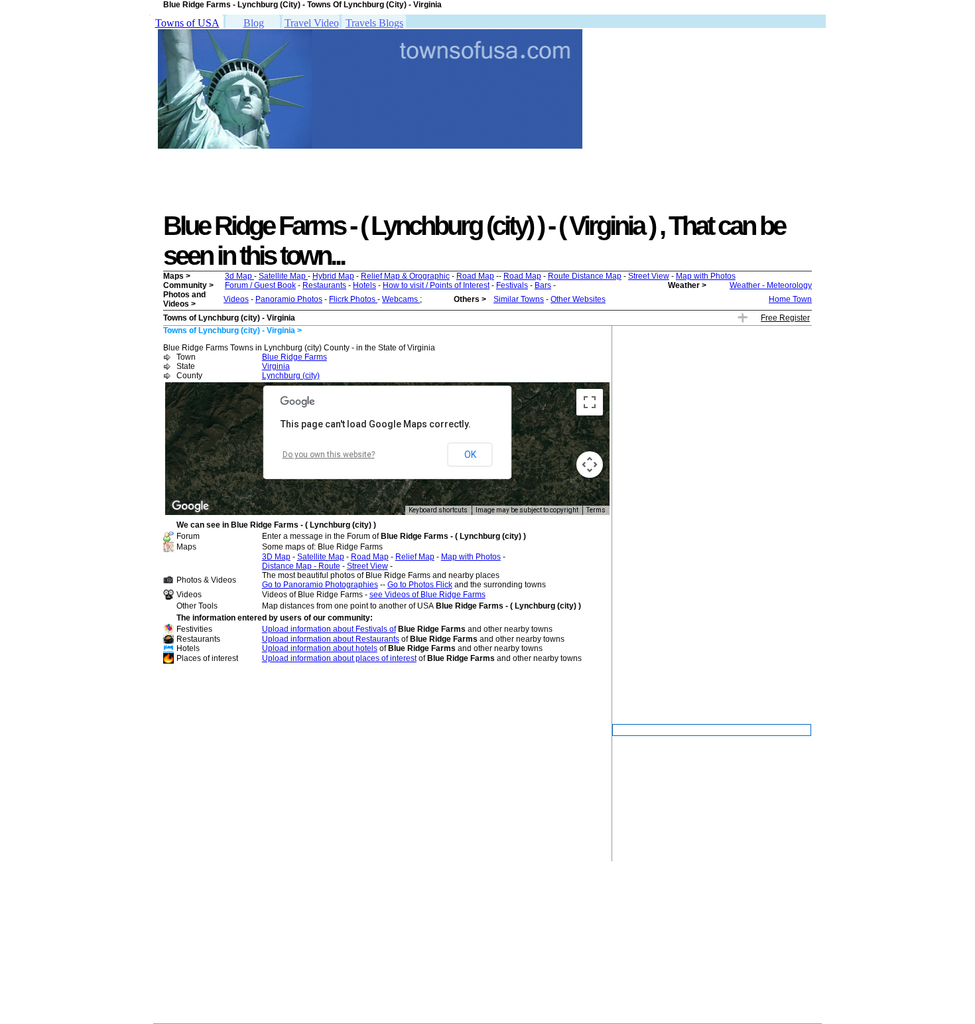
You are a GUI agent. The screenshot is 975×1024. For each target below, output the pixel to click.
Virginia (276, 366)
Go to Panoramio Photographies (320, 584)
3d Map (239, 276)
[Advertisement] (243, 181)
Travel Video (312, 23)
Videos (236, 299)
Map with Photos (706, 276)
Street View (648, 276)
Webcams (401, 299)
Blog (253, 23)
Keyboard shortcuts (438, 510)
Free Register (785, 318)
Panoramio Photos (288, 299)
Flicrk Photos (353, 299)
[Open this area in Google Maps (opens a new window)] (190, 506)
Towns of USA (187, 23)
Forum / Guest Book (260, 285)
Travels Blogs (374, 23)
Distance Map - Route (301, 566)
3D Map (276, 556)
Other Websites (578, 299)
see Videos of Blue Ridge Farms (427, 594)
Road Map (475, 276)
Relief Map (414, 556)
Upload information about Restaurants (330, 639)
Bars (543, 285)
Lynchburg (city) (291, 375)
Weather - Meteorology (771, 285)
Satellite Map (283, 276)
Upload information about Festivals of (329, 629)
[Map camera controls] (589, 464)
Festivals (512, 285)
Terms (596, 510)
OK (470, 454)
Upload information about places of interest (339, 658)
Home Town (790, 299)
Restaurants (324, 285)
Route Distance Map (584, 276)
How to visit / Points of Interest (436, 285)
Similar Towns (518, 299)
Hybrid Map (333, 276)
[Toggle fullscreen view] (589, 402)
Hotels (364, 285)
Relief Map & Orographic (405, 276)
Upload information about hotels (319, 648)
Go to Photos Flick (419, 584)
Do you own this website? (329, 454)
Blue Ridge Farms (294, 357)
